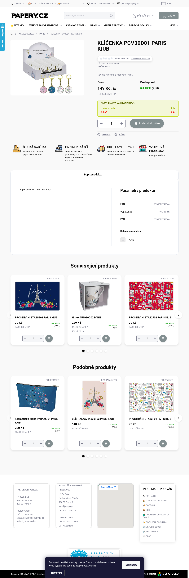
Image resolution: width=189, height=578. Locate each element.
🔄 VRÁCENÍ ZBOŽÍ (152, 527)
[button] (83, 351)
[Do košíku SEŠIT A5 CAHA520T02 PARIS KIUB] (106, 443)
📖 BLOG (147, 536)
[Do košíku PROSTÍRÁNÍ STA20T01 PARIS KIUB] (49, 338)
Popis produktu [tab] (93, 174)
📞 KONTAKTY (17, 3)
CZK (169, 3)
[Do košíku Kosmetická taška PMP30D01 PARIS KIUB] (49, 443)
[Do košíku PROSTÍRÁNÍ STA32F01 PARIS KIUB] (163, 443)
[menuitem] (18, 25)
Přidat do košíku (149, 123)
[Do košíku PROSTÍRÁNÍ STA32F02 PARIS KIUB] (163, 338)
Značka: (103, 66)
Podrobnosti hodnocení (140, 59)
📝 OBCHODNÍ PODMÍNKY (155, 522)
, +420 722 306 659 (67, 510)
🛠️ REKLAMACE (150, 531)
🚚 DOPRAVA (63, 3)
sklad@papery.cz (67, 506)
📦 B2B (146, 510)
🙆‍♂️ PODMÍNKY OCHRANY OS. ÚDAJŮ (156, 516)
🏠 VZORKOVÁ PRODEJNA (40, 3)
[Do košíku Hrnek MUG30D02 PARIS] (106, 338)
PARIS (131, 239)
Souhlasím (131, 565)
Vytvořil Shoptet (148, 574)
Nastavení (56, 572)
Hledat (111, 15)
